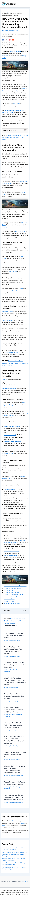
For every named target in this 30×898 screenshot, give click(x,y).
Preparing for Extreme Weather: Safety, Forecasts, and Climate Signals (13, 710)
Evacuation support (10, 489)
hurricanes (5, 56)
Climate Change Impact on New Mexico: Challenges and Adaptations (15, 755)
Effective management (9, 388)
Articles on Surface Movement (13, 594)
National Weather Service (12, 352)
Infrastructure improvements (13, 441)
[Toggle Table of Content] (24, 130)
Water (17, 687)
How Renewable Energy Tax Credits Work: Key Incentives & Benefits (15, 635)
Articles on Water (9, 599)
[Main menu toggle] (23, 4)
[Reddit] (13, 39)
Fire (17, 730)
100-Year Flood (20, 231)
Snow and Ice (19, 775)
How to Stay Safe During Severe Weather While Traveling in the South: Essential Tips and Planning (14, 854)
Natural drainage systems (12, 426)
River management (10, 435)
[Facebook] (3, 39)
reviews (4, 825)
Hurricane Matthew (8, 320)
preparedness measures (11, 551)
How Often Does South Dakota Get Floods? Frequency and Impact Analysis (15, 137)
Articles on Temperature (11, 597)
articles (23, 823)
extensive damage (8, 453)
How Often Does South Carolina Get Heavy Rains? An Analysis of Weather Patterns (15, 363)
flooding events (18, 91)
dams (21, 288)
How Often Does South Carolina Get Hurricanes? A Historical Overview (14, 621)
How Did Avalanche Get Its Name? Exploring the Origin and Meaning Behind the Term (14, 797)
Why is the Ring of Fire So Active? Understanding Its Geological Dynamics (13, 725)
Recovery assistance (10, 555)
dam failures (16, 291)
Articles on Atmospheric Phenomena (15, 586)
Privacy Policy (25, 881)
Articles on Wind (9, 601)
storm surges (13, 271)
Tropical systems (7, 311)
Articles (6, 640)
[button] (27, 4)
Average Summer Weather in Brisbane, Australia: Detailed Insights (14, 696)
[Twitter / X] (6, 39)
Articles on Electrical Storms (12, 588)
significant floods (15, 51)
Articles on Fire (8, 590)
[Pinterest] (9, 39)
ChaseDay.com (13, 821)
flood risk (5, 227)
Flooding (4, 379)
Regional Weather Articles (12, 603)
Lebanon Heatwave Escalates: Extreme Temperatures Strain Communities (14, 665)
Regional (18, 640)
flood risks (16, 104)
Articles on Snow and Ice (11, 592)
